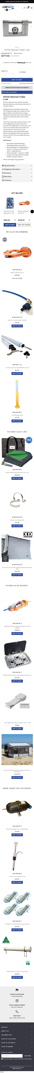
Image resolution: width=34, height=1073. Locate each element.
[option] (17, 28)
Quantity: (4, 71)
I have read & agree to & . (17, 1059)
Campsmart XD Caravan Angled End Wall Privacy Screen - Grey (17, 568)
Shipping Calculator (12, 169)
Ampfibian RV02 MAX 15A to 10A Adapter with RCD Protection (17, 627)
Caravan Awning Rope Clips (17, 520)
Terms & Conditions (19, 1059)
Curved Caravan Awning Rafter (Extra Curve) (17, 367)
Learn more (28, 62)
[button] (15, 220)
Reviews (7, 173)
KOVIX (17, 47)
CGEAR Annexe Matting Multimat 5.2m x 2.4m (17, 472)
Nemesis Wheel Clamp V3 (17, 272)
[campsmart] (8, 8)
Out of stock (24, 225)
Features (7, 180)
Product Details (10, 92)
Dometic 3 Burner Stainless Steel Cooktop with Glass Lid (17, 675)
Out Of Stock (17, 278)
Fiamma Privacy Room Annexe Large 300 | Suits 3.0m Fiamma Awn (17, 771)
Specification (9, 166)
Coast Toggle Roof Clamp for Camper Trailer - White (17, 722)
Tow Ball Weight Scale (17, 415)
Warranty (8, 177)
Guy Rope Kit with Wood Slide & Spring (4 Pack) (17, 924)
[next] (32, 212)
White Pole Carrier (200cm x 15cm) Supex (17, 971)
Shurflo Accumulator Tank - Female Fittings (17, 829)
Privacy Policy (28, 1059)
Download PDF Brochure (27, 83)
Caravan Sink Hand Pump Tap (17, 876)
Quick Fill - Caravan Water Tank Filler (17, 320)
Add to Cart (17, 80)
